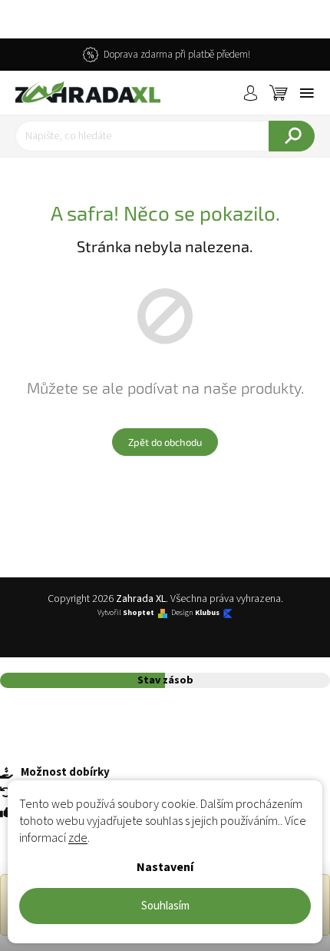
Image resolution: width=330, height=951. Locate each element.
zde (77, 838)
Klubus (207, 613)
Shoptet (138, 613)
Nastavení (165, 867)
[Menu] (307, 93)
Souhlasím (165, 906)
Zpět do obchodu (165, 442)
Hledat (292, 136)
